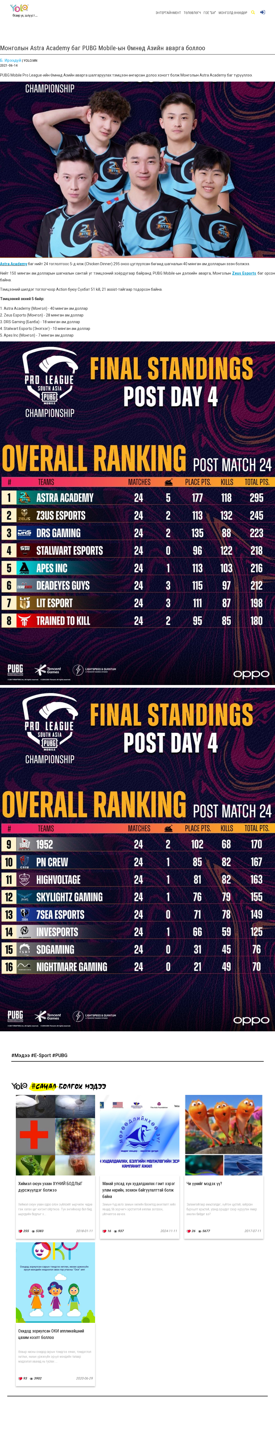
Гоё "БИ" (210, 13)
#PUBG (59, 1055)
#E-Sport (41, 1055)
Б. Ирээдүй (10, 60)
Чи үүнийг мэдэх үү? (204, 1183)
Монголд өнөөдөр (233, 13)
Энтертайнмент (168, 13)
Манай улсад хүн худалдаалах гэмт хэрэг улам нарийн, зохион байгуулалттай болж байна (138, 1190)
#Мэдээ (21, 1055)
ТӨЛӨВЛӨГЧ (192, 13)
